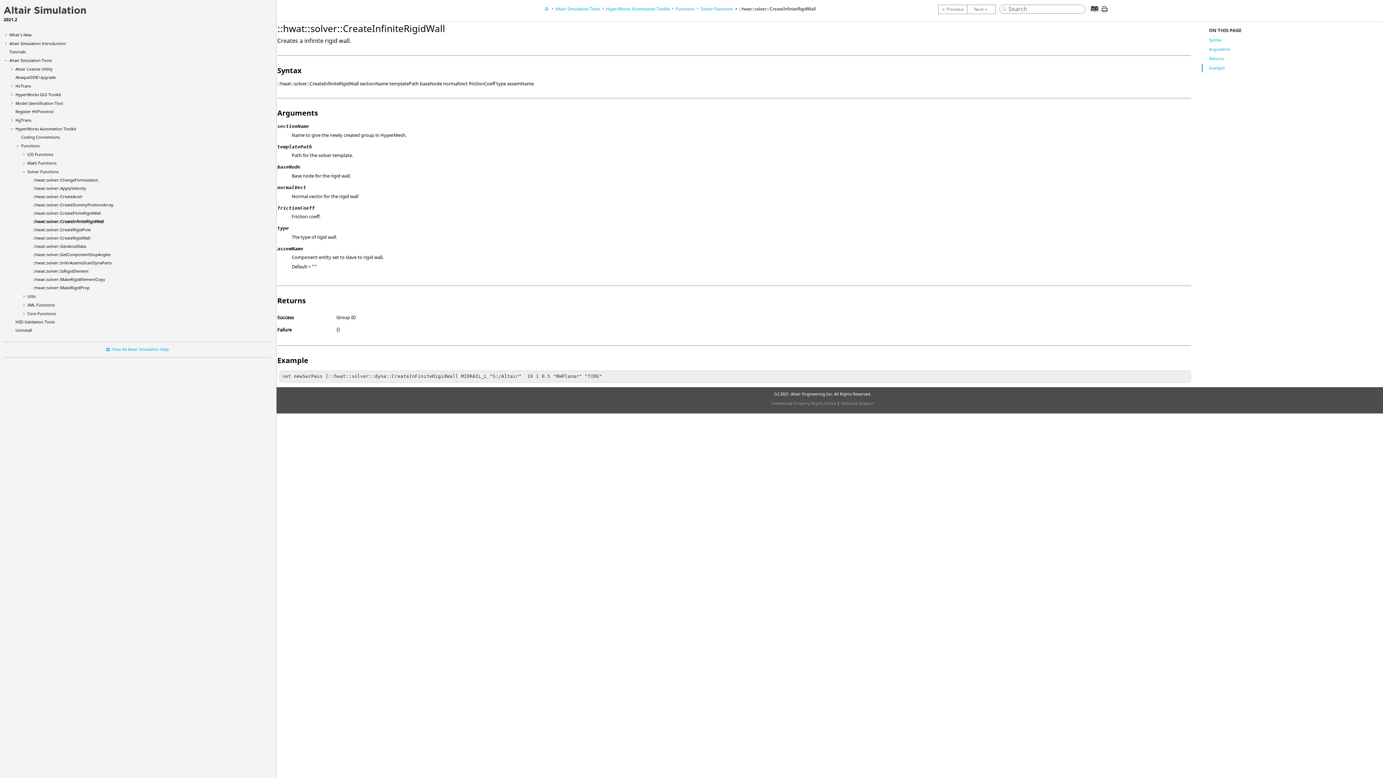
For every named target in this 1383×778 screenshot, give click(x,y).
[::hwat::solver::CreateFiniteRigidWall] (952, 9)
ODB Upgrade (35, 77)
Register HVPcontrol (34, 111)
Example (1217, 68)
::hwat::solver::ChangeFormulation (65, 180)
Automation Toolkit (45, 128)
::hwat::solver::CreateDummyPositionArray (73, 204)
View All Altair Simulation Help (140, 349)
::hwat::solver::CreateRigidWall (61, 238)
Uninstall (23, 330)
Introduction (37, 43)
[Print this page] (1105, 12)
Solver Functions (43, 171)
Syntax (1215, 40)
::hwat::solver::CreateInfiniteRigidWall (68, 221)
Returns (1216, 58)
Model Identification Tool (39, 103)
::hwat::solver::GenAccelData (59, 246)
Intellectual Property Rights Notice (803, 403)
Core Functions (41, 313)
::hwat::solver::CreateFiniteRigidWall (67, 213)
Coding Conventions (40, 137)
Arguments (1219, 49)
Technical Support (857, 403)
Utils (31, 296)
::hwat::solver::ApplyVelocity (59, 188)
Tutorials (17, 51)
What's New (20, 34)
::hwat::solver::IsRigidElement (61, 271)
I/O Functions (40, 154)
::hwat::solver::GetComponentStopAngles (72, 254)
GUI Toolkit (38, 94)
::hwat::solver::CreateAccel (57, 196)
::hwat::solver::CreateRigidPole (62, 229)
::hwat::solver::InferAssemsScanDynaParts (72, 262)
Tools (30, 60)
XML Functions (41, 305)
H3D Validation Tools (35, 322)
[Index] (1093, 14)
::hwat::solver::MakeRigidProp (61, 287)
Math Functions (42, 163)
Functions (30, 145)
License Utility (34, 69)
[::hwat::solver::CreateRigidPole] (983, 9)
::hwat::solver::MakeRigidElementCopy (69, 279)
